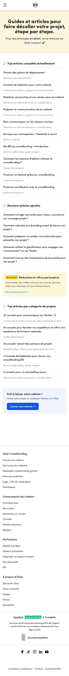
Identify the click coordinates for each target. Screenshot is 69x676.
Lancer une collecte (13, 460)
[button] (5, 5)
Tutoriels (7, 519)
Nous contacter (11, 588)
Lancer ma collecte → (22, 406)
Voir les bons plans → (16, 291)
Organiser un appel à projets (18, 556)
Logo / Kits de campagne (16, 481)
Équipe (6, 594)
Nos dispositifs (10, 562)
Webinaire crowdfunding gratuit (20, 470)
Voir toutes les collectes (15, 465)
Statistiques (9, 487)
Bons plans (8, 508)
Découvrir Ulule (11, 583)
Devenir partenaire (13, 551)
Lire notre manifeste (38, 637)
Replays (7, 529)
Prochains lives (10, 502)
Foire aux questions (13, 476)
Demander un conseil (14, 513)
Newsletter (8, 605)
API (4, 567)
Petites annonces (12, 524)
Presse (6, 599)
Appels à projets (11, 545)
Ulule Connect (32, 42)
